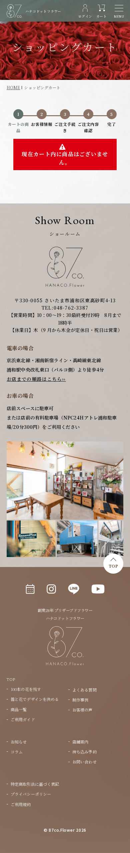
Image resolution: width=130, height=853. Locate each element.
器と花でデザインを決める (35, 699)
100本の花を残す (26, 689)
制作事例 (80, 700)
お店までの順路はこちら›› (36, 379)
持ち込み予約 (84, 751)
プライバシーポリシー (31, 794)
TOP (113, 566)
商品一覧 (19, 709)
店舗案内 (80, 741)
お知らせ (19, 741)
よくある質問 (84, 690)
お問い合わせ (84, 761)
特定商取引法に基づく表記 (35, 784)
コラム (17, 751)
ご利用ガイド (23, 719)
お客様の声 (82, 709)
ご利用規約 (21, 804)
